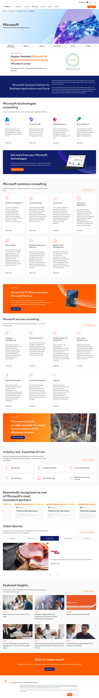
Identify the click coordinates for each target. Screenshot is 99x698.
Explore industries (89, 460)
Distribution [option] (12, 538)
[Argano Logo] (6, 6)
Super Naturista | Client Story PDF (78, 614)
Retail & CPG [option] (49, 538)
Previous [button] (41, 574)
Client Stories (57, 46)
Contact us (49, 669)
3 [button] (49, 574)
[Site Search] (95, 2)
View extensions (17, 169)
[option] (44, 512)
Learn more (16, 309)
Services (41, 46)
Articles (5, 611)
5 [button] (52, 574)
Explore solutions (89, 190)
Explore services (89, 325)
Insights (88, 46)
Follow (90, 2)
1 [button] (46, 574)
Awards (73, 46)
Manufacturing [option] (31, 538)
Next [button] (57, 574)
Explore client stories (87, 532)
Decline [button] (75, 694)
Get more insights (89, 591)
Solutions (26, 46)
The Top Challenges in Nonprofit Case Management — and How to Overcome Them (16, 646)
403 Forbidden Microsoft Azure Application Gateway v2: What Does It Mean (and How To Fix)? (49, 646)
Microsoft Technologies (10, 45)
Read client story (18, 437)
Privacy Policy (58, 687)
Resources (68, 611)
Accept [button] (69, 694)
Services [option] (87, 538)
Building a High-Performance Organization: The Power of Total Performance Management (46, 616)
